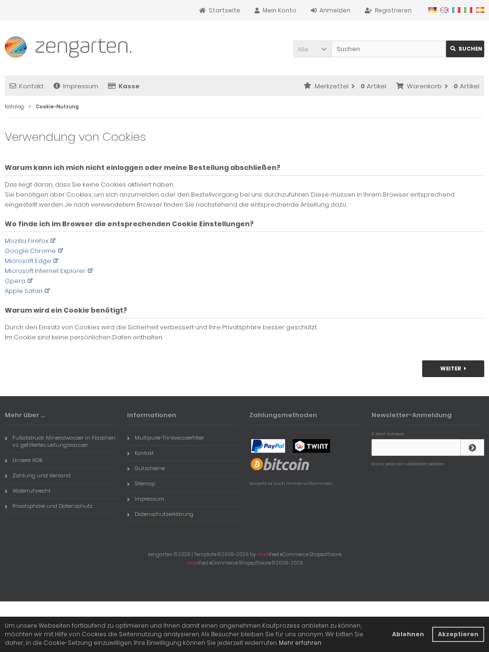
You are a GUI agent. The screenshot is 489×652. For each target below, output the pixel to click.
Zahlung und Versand (41, 475)
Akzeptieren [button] (458, 634)
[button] (312, 49)
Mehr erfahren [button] (300, 643)
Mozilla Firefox (26, 240)
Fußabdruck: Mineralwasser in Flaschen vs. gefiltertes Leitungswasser (64, 441)
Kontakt (31, 86)
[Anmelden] (472, 447)
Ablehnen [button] (408, 634)
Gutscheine (150, 468)
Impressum (80, 86)
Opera (15, 280)
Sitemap (145, 483)
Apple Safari (24, 290)
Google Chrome (30, 250)
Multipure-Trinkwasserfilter (169, 438)
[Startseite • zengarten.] (68, 45)
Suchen (465, 49)
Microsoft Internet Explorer (45, 270)
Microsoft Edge (28, 260)
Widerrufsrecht (31, 490)
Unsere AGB (27, 460)
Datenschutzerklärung (164, 514)
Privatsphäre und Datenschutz (52, 506)
